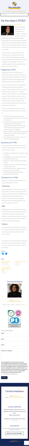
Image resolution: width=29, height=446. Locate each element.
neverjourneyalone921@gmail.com (18, 11)
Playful (9, 445)
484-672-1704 (6, 11)
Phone (2, 344)
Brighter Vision (17, 441)
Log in (23, 445)
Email (2, 339)
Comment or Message (6, 350)
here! (25, 304)
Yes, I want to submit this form (10, 374)
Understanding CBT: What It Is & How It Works (6, 269)
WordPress (20, 445)
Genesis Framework (14, 445)
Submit (4, 377)
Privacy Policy (14, 440)
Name (3, 333)
